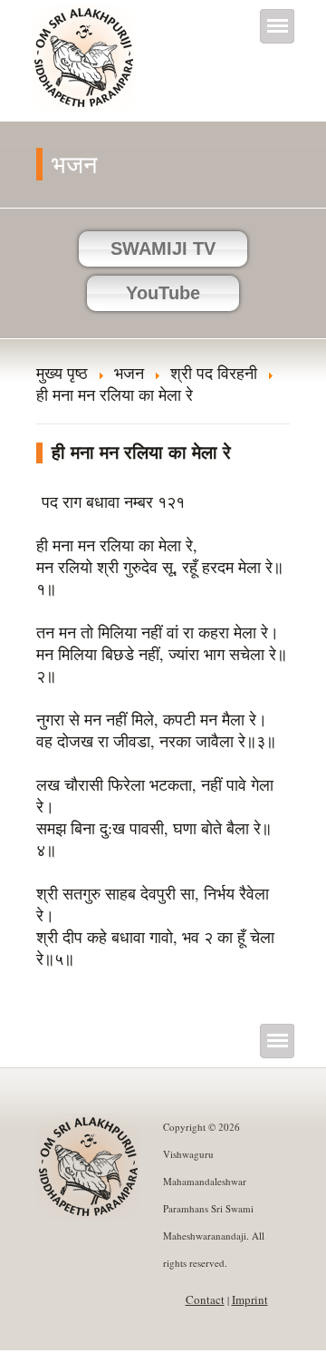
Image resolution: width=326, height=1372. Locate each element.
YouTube (163, 293)
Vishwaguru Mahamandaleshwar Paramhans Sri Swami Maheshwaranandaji (85, 70)
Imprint (250, 1299)
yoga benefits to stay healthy (92, 1361)
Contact (205, 1299)
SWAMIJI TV (163, 248)
